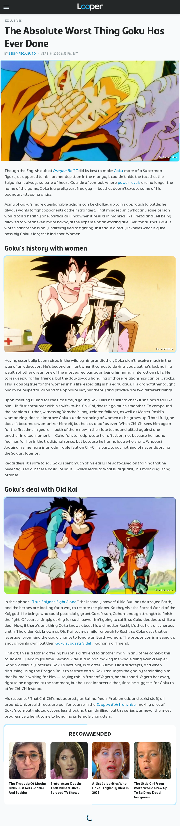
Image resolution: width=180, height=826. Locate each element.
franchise (116, 704)
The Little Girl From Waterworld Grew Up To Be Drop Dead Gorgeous (150, 790)
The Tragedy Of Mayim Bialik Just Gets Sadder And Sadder (27, 788)
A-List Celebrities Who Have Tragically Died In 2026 (110, 788)
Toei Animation (164, 349)
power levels (129, 182)
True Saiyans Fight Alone (54, 601)
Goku (118, 170)
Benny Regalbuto (22, 54)
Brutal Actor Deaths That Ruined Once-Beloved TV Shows (65, 788)
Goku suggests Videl (73, 643)
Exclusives (13, 20)
